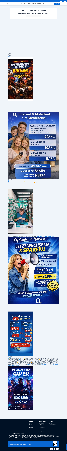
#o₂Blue (17, 365)
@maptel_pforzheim (17, 110)
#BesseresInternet (11, 111)
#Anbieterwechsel (41, 110)
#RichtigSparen (10, 365)
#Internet (24, 110)
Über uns (25, 3)
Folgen (9, 56)
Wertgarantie (39, 3)
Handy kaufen (34, 3)
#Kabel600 (14, 365)
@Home (55, 182)
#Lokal (48, 110)
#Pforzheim (45, 110)
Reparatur (29, 3)
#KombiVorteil (55, 364)
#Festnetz (21, 110)
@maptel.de (28, 364)
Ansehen (9, 180)
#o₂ (52, 364)
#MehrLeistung (52, 110)
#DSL (32, 110)
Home (21, 3)
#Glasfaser (27, 110)
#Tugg (53, 236)
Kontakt (43, 3)
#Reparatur (49, 236)
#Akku (43, 236)
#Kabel (30, 110)
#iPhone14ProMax (39, 236)
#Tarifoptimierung (35, 110)
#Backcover (46, 236)
